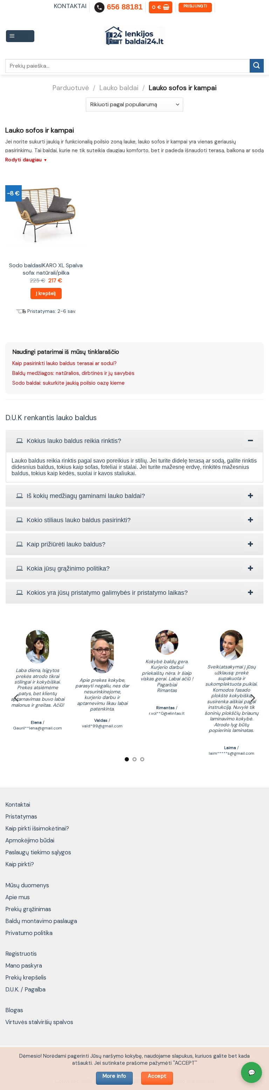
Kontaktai (17, 804)
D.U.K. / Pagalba (25, 989)
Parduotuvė (71, 87)
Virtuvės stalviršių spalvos (39, 1022)
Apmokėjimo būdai (29, 840)
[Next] (252, 698)
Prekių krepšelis (25, 977)
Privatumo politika (29, 933)
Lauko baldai (118, 87)
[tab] (134, 441)
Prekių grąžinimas (28, 909)
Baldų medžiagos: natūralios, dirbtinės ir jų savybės (73, 373)
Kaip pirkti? (19, 864)
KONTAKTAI (70, 6)
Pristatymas (21, 816)
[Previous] (17, 698)
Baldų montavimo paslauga (41, 921)
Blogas (14, 1010)
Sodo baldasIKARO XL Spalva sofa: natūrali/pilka (46, 269)
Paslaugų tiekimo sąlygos (38, 852)
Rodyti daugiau (26, 159)
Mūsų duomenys (27, 885)
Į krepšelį (46, 293)
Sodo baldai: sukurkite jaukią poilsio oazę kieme (68, 382)
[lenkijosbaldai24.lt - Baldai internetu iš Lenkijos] (135, 36)
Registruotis (21, 953)
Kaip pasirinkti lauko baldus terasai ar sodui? (64, 363)
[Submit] (257, 66)
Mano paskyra (23, 965)
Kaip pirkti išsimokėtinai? (37, 828)
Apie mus (17, 897)
